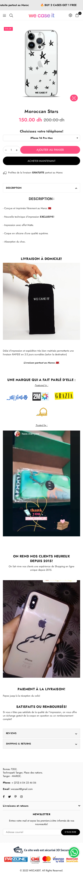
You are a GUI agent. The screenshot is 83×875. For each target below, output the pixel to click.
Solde (8, 28)
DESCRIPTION (14, 188)
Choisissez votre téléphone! (41, 131)
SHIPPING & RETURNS (18, 743)
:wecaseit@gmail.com (21, 789)
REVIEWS (11, 733)
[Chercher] (11, 15)
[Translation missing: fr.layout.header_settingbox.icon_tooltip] (70, 15)
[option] (41, 64)
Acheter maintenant (41, 161)
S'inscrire (70, 831)
